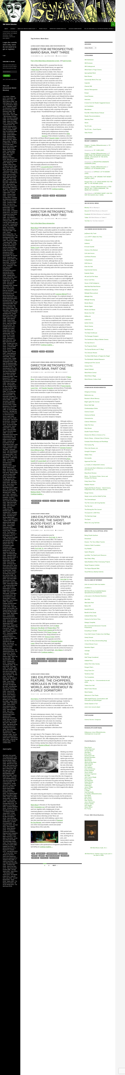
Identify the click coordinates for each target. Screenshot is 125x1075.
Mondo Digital (89, 306)
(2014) (6, 550)
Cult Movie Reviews (90, 256)
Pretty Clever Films (90, 481)
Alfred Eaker (50, 56)
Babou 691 (88, 606)
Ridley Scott (35, 247)
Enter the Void (89, 266)
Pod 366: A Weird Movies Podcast (94, 112)
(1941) (8, 361)
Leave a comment (62, 56)
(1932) (6, 330)
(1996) (9, 539)
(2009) (7, 128)
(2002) (11, 106)
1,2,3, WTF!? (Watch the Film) (93, 236)
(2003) (10, 225)
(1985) (13, 186)
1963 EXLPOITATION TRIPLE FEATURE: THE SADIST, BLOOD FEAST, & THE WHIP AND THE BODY (51, 521)
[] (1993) (9, 552)
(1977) (7, 292)
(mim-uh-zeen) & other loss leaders (95, 584)
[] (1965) (10, 305)
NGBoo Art (88, 316)
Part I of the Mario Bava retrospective (43, 223)
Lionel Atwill (42, 461)
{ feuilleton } (88, 587)
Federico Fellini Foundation (92, 545)
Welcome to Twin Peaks (91, 695)
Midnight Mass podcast (91, 293)
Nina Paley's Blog (90, 558)
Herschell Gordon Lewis (39, 661)
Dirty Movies (88, 428)
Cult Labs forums (89, 253)
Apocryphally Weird (90, 73)
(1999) (11, 323)
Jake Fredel (88, 765)
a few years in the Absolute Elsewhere (96, 596)
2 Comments (60, 530)
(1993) (9, 597)
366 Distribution (89, 59)
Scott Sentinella (89, 792)
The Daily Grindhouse (91, 333)
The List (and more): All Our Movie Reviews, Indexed (98, 28)
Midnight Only (89, 296)
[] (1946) (9, 149)
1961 (33, 853)
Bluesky (87, 207)
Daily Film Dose (89, 425)
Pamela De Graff (89, 755)
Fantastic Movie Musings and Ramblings (96, 441)
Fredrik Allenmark (90, 749)
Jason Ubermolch (90, 802)
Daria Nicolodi (36, 195)
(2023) (8, 768)
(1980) (12, 123)
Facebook (87, 214)
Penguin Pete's (89, 667)
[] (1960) (10, 370)
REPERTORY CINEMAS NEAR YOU (58, 28)
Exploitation (63, 658)
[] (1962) (10, 302)
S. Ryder (87, 790)
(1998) (10, 317)
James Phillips (89, 787)
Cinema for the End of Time (92, 619)
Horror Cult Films (89, 280)
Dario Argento (66, 386)
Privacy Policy (43, 28)
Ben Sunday (88, 798)
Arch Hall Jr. (41, 658)
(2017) (11, 515)
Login (4, 55)
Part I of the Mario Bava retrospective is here (45, 61)
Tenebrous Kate (89, 674)
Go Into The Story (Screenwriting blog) (96, 640)
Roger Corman (52, 632)
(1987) (8, 171)
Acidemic (87, 243)
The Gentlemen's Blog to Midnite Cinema (96, 339)
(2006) (9, 403)
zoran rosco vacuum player (92, 707)
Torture (34, 663)
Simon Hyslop (89, 772)
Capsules (87, 83)
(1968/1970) (9, 529)
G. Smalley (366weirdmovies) (93, 793)
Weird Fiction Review (91, 688)
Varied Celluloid (89, 369)
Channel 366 (88, 86)
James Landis (53, 661)
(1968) (11, 138)
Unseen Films (89, 366)
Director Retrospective (57, 46)
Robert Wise (52, 628)
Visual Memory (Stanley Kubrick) (94, 571)
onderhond (88, 319)
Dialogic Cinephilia (90, 622)
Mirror (8, 826)
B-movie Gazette (89, 246)
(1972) (9, 264)
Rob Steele (88, 795)
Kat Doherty (88, 759)
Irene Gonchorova (90, 769)
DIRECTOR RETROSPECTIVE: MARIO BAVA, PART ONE (52, 367)
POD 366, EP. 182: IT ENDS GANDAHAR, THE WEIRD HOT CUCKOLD (98, 188)
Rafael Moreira (89, 782)
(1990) (11, 129)
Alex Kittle (87, 599)
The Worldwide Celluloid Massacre (95, 359)
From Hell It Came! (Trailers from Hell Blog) (97, 634)
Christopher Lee (52, 658)
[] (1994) (10, 199)
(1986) (10, 345)
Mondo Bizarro (89, 303)
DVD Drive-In (88, 263)
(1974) (6, 605)
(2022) (8, 791)
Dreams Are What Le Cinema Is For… (96, 435)
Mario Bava (35, 69)
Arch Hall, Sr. (39, 548)
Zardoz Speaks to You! (91, 703)
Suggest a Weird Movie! (75, 28)
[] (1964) (9, 442)
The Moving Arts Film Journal (93, 509)
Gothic (53, 500)
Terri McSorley (89, 780)
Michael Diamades (90, 757)
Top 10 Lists (88, 126)
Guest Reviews (89, 96)
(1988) (14, 114)
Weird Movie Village (90, 376)
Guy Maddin (88, 548)
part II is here (67, 61)
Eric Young (88, 808)
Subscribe (6, 75)
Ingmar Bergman (89, 552)
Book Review (88, 76)
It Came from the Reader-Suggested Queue (97, 103)
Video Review (88, 132)
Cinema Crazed (89, 411)
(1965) (12, 537)
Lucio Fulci (34, 388)
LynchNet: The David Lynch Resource (95, 555)
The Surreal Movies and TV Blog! (94, 349)
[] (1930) (10, 174)
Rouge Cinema (89, 493)
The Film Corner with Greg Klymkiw (95, 503)
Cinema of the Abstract (91, 250)
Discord (87, 211)
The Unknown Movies (91, 352)
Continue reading (58, 189)
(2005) (9, 335)
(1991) (7, 139)
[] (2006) (9, 393)
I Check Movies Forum (91, 644)
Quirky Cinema (89, 323)
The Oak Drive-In (90, 342)
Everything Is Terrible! (91, 630)
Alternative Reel (89, 602)
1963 (33, 658)
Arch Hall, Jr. (53, 537)
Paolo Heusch (54, 857)
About (6, 28)
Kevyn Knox (88, 779)
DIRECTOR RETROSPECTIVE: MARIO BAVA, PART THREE (52, 50)
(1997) (8, 454)
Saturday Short (89, 119)
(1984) (10, 109)
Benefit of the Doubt (90, 612)
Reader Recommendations (92, 116)
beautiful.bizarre (89, 609)
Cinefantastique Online (91, 408)
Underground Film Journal (92, 362)
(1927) (11, 477)
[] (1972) (9, 616)
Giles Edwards (89, 764)
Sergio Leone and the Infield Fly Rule (95, 496)
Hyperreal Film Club (90, 461)
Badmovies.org (89, 395)
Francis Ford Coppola (45, 630)
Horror (45, 195)
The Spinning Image (90, 516)
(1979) (6, 625)
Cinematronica (89, 418)
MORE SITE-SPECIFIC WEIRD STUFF (26, 28)
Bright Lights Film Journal (92, 401)
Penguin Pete (88, 176)
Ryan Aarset (88, 747)
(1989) (10, 222)
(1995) (7, 242)
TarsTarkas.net (89, 329)
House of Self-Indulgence (92, 283)
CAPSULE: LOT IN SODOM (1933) (95, 168)
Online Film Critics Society (92, 664)
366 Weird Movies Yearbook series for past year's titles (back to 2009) (98, 854)
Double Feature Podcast (92, 431)
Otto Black (88, 752)
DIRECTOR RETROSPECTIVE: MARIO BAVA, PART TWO (52, 213)
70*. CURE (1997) (99, 150)
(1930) (11, 429)
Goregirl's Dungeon (90, 451)
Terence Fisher (50, 637)
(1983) (11, 578)
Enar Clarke (88, 754)
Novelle (87, 654)
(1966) (7, 530)
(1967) (12, 159)
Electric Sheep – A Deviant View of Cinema (97, 438)
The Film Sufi (88, 506)
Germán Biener (89, 750)
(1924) (7, 447)
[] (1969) (10, 214)
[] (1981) (10, 863)
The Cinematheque (90, 499)
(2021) (14, 871)
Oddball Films (89, 660)
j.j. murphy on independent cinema (95, 464)
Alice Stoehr (88, 797)
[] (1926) (10, 522)
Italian (52, 195)
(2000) (7, 464)
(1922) (7, 510)
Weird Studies (89, 692)
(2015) (12, 452)
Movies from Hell (89, 313)
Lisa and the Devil (47, 167)
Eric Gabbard (88, 767)
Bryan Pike (88, 788)
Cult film (35, 351)
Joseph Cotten (54, 138)
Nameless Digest (89, 647)
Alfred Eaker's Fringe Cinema (40, 46)
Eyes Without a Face (37, 450)
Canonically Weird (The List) (93, 79)
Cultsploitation (89, 260)
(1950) (7, 520)
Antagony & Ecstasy (90, 392)
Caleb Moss (88, 785)
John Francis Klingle (90, 777)
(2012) (12, 169)
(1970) (11, 196)
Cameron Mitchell (61, 294)
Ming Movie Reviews (90, 473)
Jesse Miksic (88, 784)
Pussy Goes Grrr (89, 670)
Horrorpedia (88, 458)
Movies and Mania (90, 309)
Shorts (86, 122)
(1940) (14, 310)
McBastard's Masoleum (91, 289)
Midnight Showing (90, 299)
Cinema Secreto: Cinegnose (93, 719)
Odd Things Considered (91, 657)
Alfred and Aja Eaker (90, 762)
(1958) (6, 703)
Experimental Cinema (91, 270)
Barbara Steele (36, 492)
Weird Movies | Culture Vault (93, 379)
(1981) (7, 547)
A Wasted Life (88, 240)
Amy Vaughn (88, 805)
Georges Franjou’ (65, 447)
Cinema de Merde (90, 415)
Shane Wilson (89, 807)
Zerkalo (12, 826)
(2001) (7, 197)
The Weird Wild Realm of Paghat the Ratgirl (97, 356)
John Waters (59, 650)
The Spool (88, 519)
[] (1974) (10, 778)
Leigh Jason (65, 855)
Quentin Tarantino (47, 388)
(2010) (10, 688)
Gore (70, 658)
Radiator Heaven (89, 484)
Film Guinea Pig (89, 445)
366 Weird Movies (10, 24)
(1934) (8, 166)
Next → (55, 865)
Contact (12, 28)
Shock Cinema (89, 326)
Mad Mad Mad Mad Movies (92, 286)
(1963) (10, 98)
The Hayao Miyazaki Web (92, 568)
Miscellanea (88, 109)
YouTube (87, 221)
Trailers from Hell (89, 685)
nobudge (87, 650)
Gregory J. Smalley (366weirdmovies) (95, 145)
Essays (87, 93)
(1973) (7, 124)
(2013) (10, 288)
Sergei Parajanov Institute (92, 565)
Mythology (44, 857)
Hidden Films (88, 454)
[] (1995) (10, 206)
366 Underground (90, 66)
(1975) (6, 874)
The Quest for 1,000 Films (92, 512)
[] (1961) (10, 434)
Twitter (86, 217)
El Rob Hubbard (89, 770)
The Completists (89, 677)
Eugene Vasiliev (89, 803)
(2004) (6, 96)
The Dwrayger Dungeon (91, 336)
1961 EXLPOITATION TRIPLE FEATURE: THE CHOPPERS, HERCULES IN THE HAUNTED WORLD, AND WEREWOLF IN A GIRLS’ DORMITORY (52, 683)
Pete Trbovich (89, 800)
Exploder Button (89, 273)
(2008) (7, 187)
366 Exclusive (89, 63)
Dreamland (88, 538)
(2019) (9, 816)
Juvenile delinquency (53, 855)
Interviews (87, 99)
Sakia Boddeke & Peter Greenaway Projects (97, 562)
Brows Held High (89, 405)
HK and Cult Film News (91, 276)
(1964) (8, 272)
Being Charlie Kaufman (91, 535)
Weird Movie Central (90, 372)
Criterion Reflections (90, 421)
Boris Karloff (36, 500)
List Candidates (89, 106)
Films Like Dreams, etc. (91, 448)
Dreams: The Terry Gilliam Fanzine (95, 542)
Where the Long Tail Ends (92, 522)
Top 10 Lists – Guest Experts (93, 129)
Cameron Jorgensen (90, 774)
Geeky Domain (89, 637)
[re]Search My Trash (90, 233)
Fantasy (34, 855)
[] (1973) (10, 413)
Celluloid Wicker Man (91, 616)
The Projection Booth (91, 346)
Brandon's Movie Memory (92, 398)
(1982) (8, 328)
